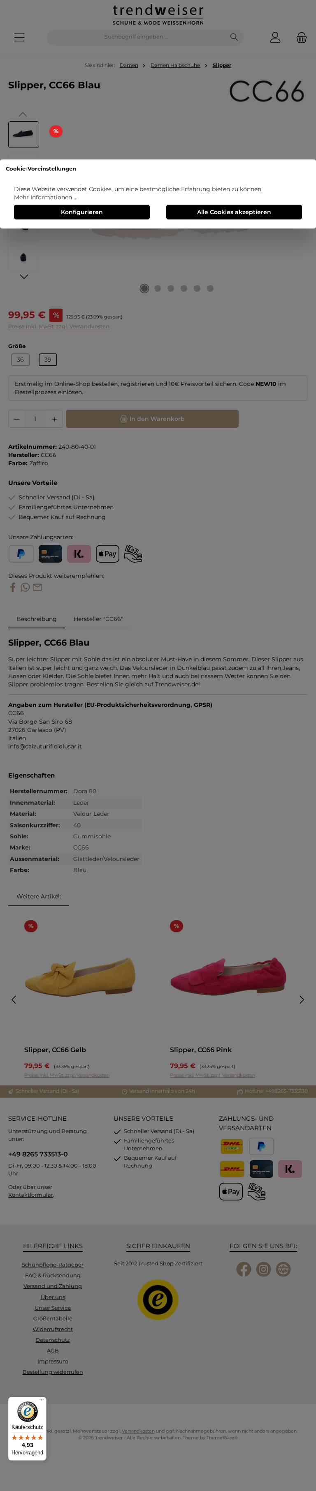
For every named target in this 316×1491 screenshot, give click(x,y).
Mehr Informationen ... (45, 197)
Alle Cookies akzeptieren (234, 212)
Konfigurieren (82, 212)
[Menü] (41, 1402)
